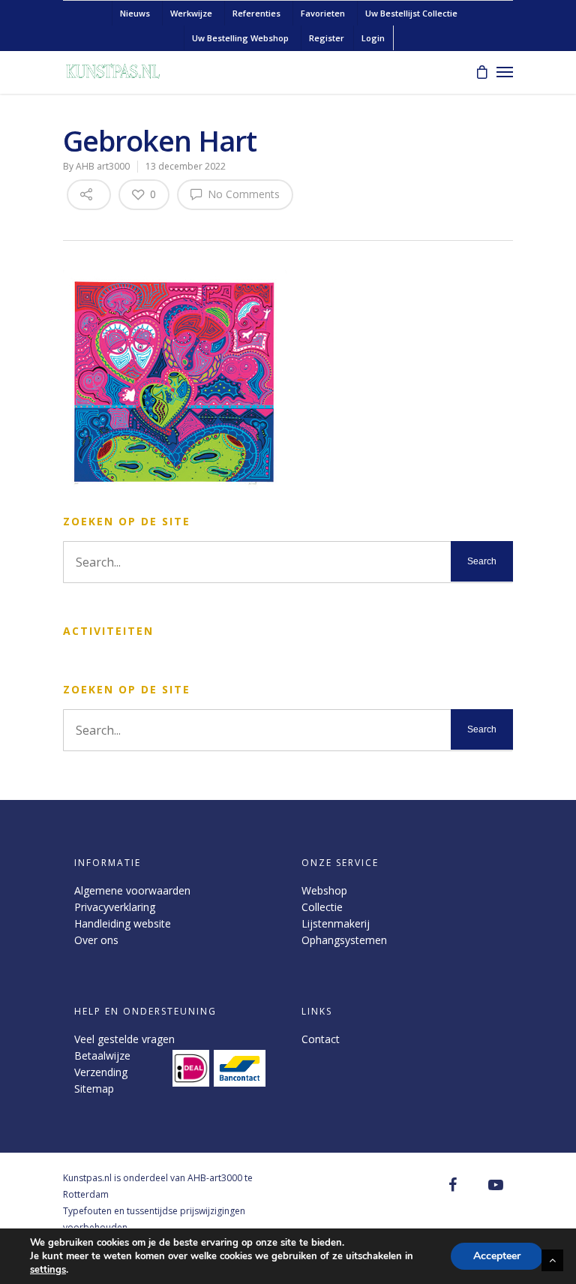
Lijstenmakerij (336, 923)
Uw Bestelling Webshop (240, 38)
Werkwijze (191, 13)
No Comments (242, 194)
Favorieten (323, 13)
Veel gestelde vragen (124, 1039)
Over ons (96, 940)
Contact (321, 1039)
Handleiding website (122, 923)
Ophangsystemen (344, 940)
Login (373, 38)
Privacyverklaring (114, 907)
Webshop (324, 890)
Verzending (101, 1072)
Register (326, 38)
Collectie (322, 907)
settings (48, 1269)
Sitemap (94, 1088)
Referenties (256, 13)
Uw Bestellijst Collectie (411, 13)
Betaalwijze (102, 1055)
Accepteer (496, 1256)
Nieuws (135, 13)
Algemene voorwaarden (132, 890)
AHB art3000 (103, 166)
